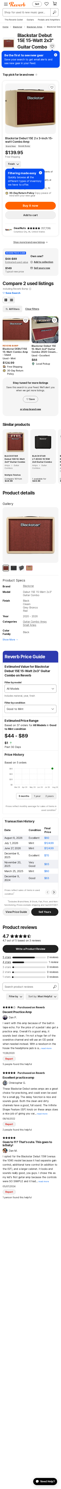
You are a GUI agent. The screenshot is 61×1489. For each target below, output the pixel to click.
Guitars (30, 19)
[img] (33, 228)
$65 (46, 864)
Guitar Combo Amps (35, 621)
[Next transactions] (53, 892)
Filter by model (13, 682)
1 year (37, 796)
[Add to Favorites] (52, 46)
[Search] (54, 12)
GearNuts (20, 228)
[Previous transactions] (47, 892)
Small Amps (29, 625)
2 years (49, 796)
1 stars (7, 976)
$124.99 (49, 843)
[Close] (40, 172)
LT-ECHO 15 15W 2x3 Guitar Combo (42, 460)
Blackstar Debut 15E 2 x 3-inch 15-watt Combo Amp (29, 140)
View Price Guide (16, 911)
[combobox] (27, 689)
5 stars (7, 957)
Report (9, 1058)
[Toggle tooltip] (36, 74)
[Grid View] (5, 300)
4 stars (7, 962)
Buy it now (30, 205)
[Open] (53, 688)
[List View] (11, 300)
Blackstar (28, 586)
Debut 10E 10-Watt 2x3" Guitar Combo (15, 460)
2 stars (7, 972)
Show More (9, 639)
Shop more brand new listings (29, 242)
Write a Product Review (30, 949)
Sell (37, 4)
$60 (46, 837)
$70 (46, 855)
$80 (46, 871)
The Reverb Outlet (14, 19)
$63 (46, 878)
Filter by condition (15, 702)
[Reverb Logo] (17, 4)
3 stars (7, 967)
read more (46, 1048)
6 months (24, 796)
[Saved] (46, 3)
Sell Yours (45, 911)
